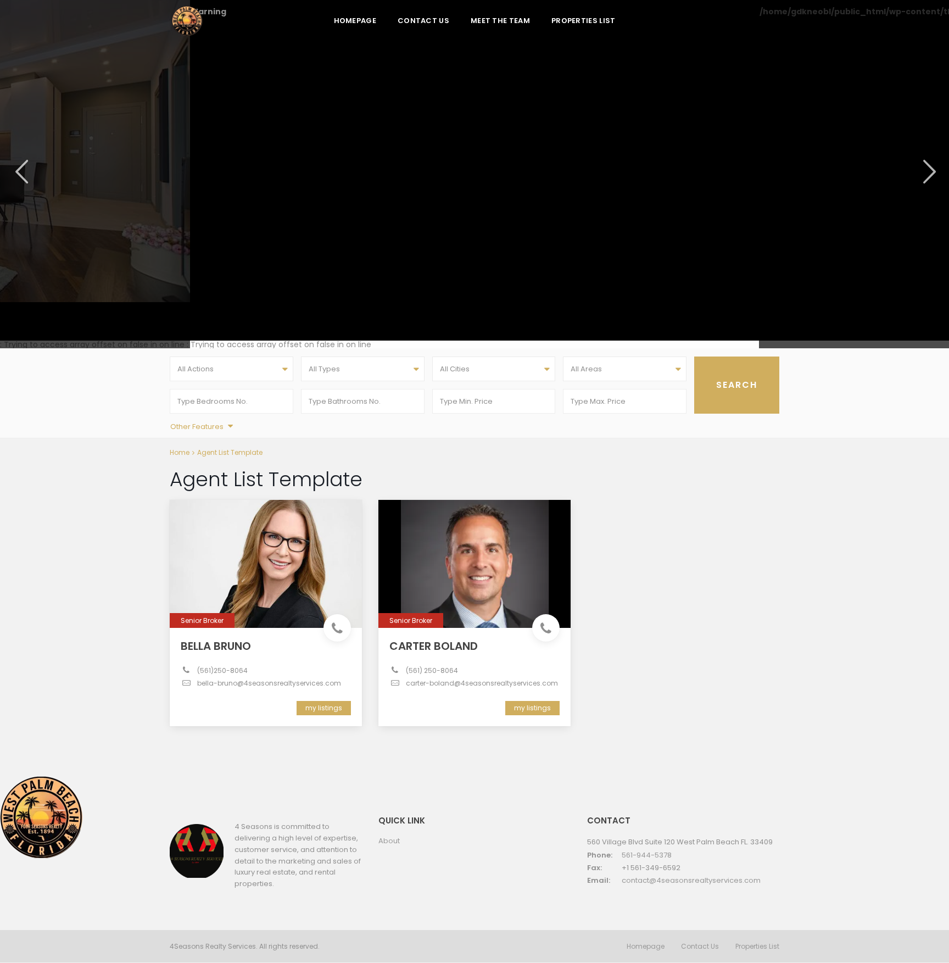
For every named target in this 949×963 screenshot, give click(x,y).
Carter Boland (433, 646)
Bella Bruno (216, 646)
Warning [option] (208, 12)
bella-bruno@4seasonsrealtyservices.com (269, 683)
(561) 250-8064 (432, 670)
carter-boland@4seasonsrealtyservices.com (482, 683)
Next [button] (928, 172)
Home (179, 452)
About (389, 841)
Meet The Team (500, 20)
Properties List (583, 20)
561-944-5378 (647, 855)
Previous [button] (20, 172)
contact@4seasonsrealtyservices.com (691, 880)
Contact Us (423, 20)
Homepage (355, 20)
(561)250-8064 (222, 670)
